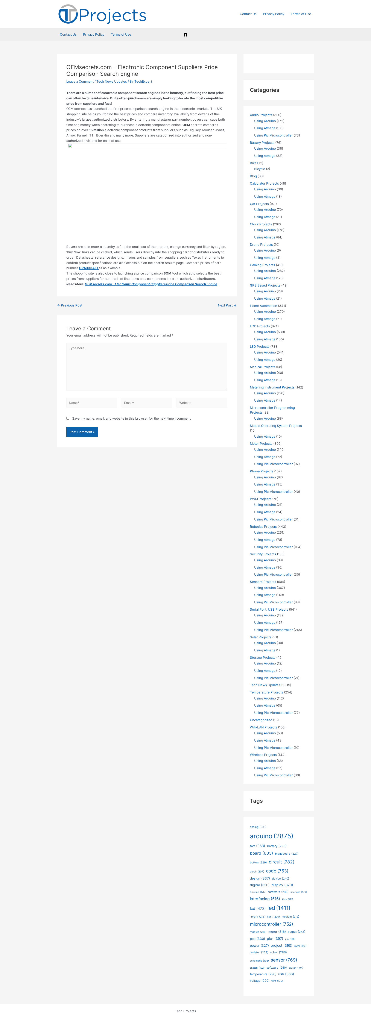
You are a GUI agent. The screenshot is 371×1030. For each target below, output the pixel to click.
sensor (284, 960)
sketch (257, 967)
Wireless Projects (263, 755)
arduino (271, 836)
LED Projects (259, 346)
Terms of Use (301, 14)
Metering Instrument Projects (272, 387)
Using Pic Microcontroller (273, 135)
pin (290, 939)
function (258, 891)
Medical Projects (262, 367)
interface (298, 891)
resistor (259, 952)
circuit (281, 862)
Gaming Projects (262, 265)
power (259, 946)
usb (286, 974)
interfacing (265, 899)
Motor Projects (261, 443)
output (296, 931)
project (281, 945)
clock (257, 871)
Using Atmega (264, 128)
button (258, 862)
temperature (263, 974)
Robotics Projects (263, 527)
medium (290, 916)
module (258, 931)
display (282, 885)
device (280, 878)
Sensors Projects (263, 582)
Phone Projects (261, 471)
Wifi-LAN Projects (263, 727)
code (277, 871)
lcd (258, 908)
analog (258, 826)
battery (276, 846)
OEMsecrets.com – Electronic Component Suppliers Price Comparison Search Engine (151, 284)
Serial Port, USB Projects (269, 609)
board (261, 853)
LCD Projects (260, 326)
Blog (253, 176)
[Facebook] (185, 35)
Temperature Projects (266, 692)
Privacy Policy (273, 14)
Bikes (254, 163)
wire (277, 980)
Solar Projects (260, 637)
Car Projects (259, 204)
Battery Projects (262, 143)
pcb (257, 939)
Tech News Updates (111, 81)
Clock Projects (261, 224)
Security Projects (263, 554)
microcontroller (271, 924)
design (260, 878)
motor (277, 932)
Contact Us (248, 14)
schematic (259, 960)
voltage (259, 980)
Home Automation (263, 306)
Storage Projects (262, 657)
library (257, 916)
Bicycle (259, 169)
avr (257, 846)
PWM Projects (260, 499)
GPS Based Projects (265, 285)
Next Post (227, 305)
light (273, 916)
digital (260, 885)
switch (296, 967)
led (279, 908)
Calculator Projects (264, 183)
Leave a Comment (80, 81)
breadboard (286, 853)
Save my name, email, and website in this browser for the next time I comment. (132, 418)
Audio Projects (261, 115)
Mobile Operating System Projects (276, 426)
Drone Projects (261, 245)
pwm (300, 946)
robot (278, 952)
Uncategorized (261, 720)
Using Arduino (265, 121)
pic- (275, 938)
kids (287, 899)
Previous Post (69, 305)
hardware (278, 891)
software (276, 967)
